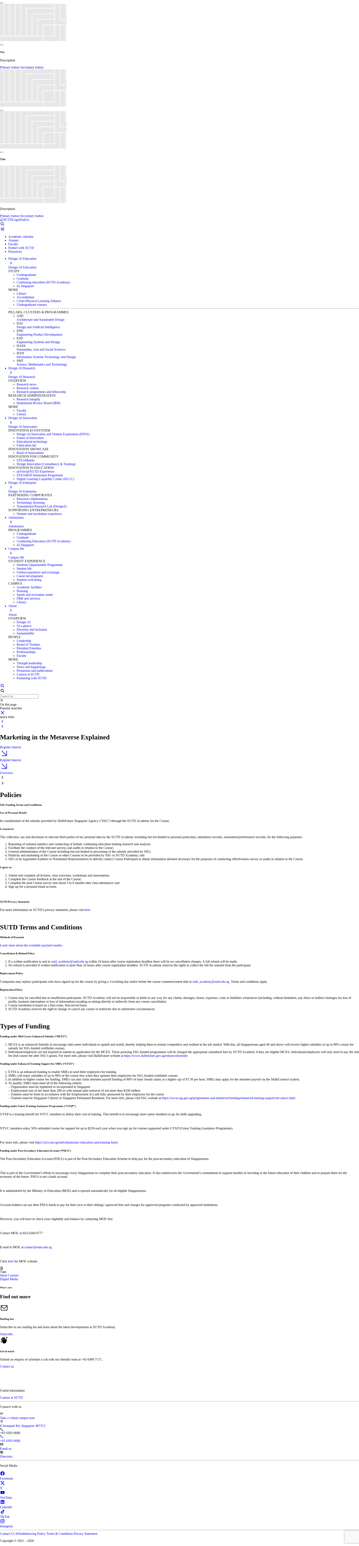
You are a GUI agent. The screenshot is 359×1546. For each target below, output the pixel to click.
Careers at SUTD (28, 674)
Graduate (23, 278)
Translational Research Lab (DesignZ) (42, 506)
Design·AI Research (21, 377)
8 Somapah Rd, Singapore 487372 (22, 1426)
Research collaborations (32, 499)
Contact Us (8, 1533)
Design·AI (24, 622)
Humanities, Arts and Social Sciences (41, 349)
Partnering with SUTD (32, 678)
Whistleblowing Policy (31, 1533)
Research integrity (28, 399)
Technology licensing (31, 502)
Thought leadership (29, 663)
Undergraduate (26, 275)
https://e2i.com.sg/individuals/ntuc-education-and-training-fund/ (76, 1142)
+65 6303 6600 (10, 1440)
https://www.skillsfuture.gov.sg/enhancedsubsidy (156, 1055)
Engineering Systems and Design (38, 342)
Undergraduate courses (32, 304)
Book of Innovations (30, 453)
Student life (24, 568)
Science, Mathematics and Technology (42, 364)
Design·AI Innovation (22, 426)
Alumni (13, 240)
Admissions (16, 526)
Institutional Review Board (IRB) (38, 403)
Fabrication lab (26, 445)
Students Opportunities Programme (40, 565)
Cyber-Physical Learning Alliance (39, 301)
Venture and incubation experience (39, 514)
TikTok (5, 1516)
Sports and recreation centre (35, 594)
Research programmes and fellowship (41, 392)
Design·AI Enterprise (22, 491)
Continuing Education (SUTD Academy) (44, 541)
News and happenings (31, 667)
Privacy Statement (85, 1533)
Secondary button (31, 67)
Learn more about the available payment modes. (31, 945)
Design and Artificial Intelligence (38, 327)
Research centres (28, 388)
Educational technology (32, 441)
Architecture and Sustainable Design (40, 319)
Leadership (24, 641)
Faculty (13, 244)
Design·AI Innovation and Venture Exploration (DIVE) (53, 434)
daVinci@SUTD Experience (35, 471)
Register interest (10, 747)
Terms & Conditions (60, 1533)
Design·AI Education (22, 267)
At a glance (24, 626)
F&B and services (28, 598)
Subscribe (6, 1334)
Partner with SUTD (21, 248)
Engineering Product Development (39, 334)
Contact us (7, 1366)
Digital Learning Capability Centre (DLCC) (45, 479)
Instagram (6, 1526)
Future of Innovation (30, 438)
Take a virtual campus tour (17, 1418)
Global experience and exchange (38, 572)
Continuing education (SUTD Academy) (43, 282)
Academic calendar (20, 236)
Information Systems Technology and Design (46, 357)
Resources (15, 251)
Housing (22, 591)
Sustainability (25, 633)
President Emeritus (29, 648)
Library (21, 293)
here (87, 910)
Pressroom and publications (35, 670)
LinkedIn (6, 1507)
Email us (5, 1448)
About (12, 614)
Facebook (6, 1478)
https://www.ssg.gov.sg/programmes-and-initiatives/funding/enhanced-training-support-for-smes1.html (228, 1098)
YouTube (6, 1497)
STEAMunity (26, 460)
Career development (30, 576)
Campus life (16, 557)
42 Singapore (25, 286)
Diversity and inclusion (32, 629)
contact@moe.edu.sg (38, 1247)
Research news (26, 384)
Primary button (10, 67)
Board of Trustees (28, 644)
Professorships (26, 652)
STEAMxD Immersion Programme (40, 475)
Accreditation (25, 297)
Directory (6, 1456)
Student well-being (29, 580)
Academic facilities (29, 587)
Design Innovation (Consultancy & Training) (46, 464)
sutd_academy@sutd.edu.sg (69, 961)
